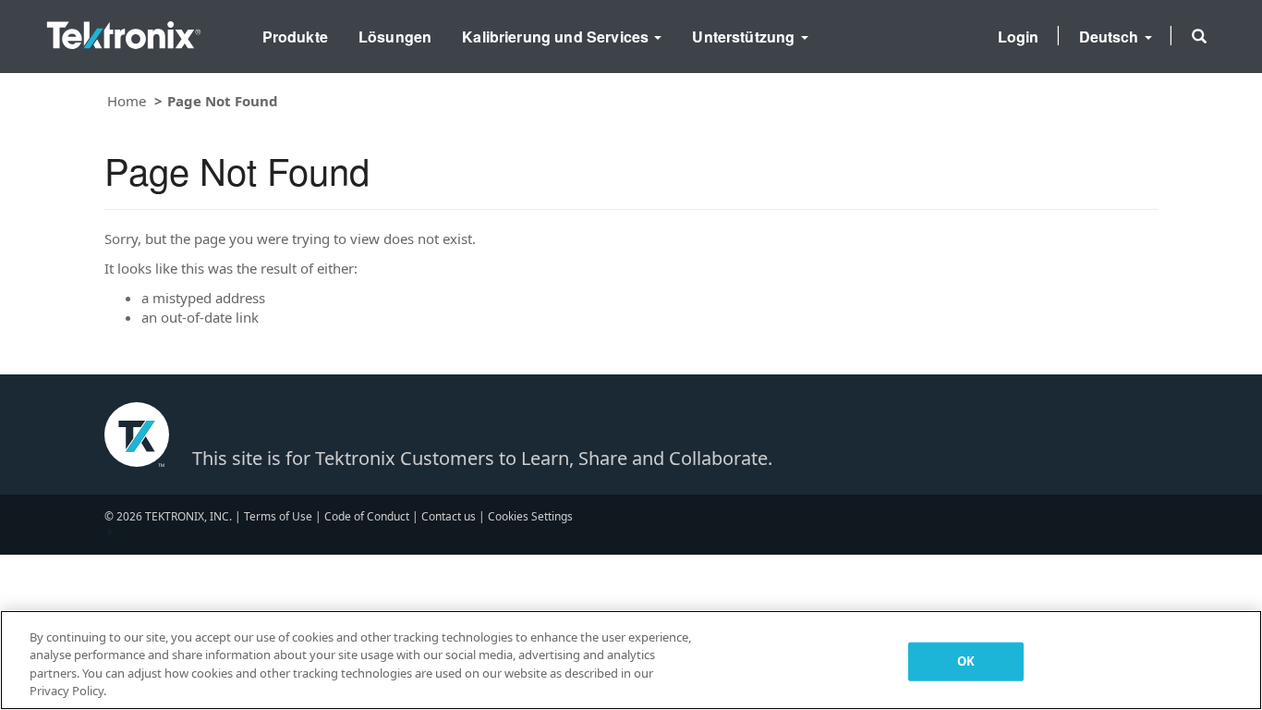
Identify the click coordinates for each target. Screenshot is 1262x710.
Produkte (295, 36)
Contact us (448, 516)
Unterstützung (745, 36)
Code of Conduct (366, 516)
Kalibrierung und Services (557, 36)
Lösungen (394, 36)
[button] (1199, 36)
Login (1018, 36)
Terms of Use (278, 516)
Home (126, 101)
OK (966, 661)
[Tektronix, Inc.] (123, 31)
